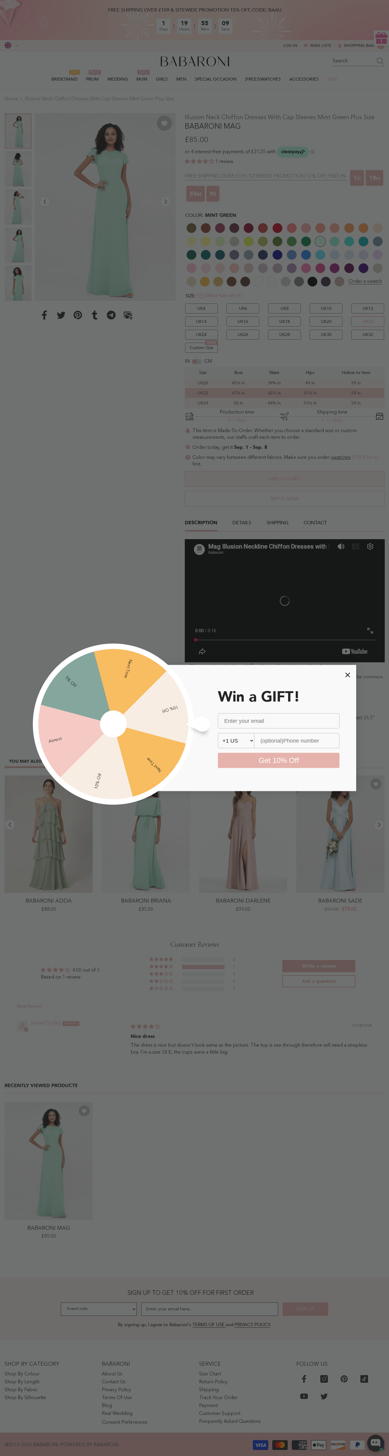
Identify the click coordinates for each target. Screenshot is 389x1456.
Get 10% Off (279, 760)
